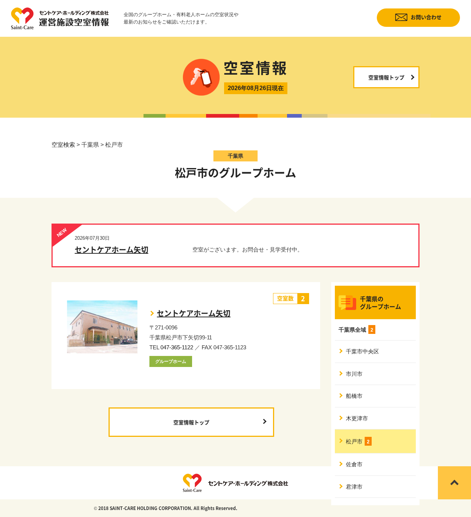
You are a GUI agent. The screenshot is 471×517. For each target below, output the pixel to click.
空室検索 (63, 145)
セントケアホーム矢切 (111, 249)
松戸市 (357, 441)
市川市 (354, 374)
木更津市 (357, 418)
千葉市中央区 (362, 351)
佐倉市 (354, 464)
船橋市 (354, 396)
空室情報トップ (386, 77)
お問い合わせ (426, 17)
